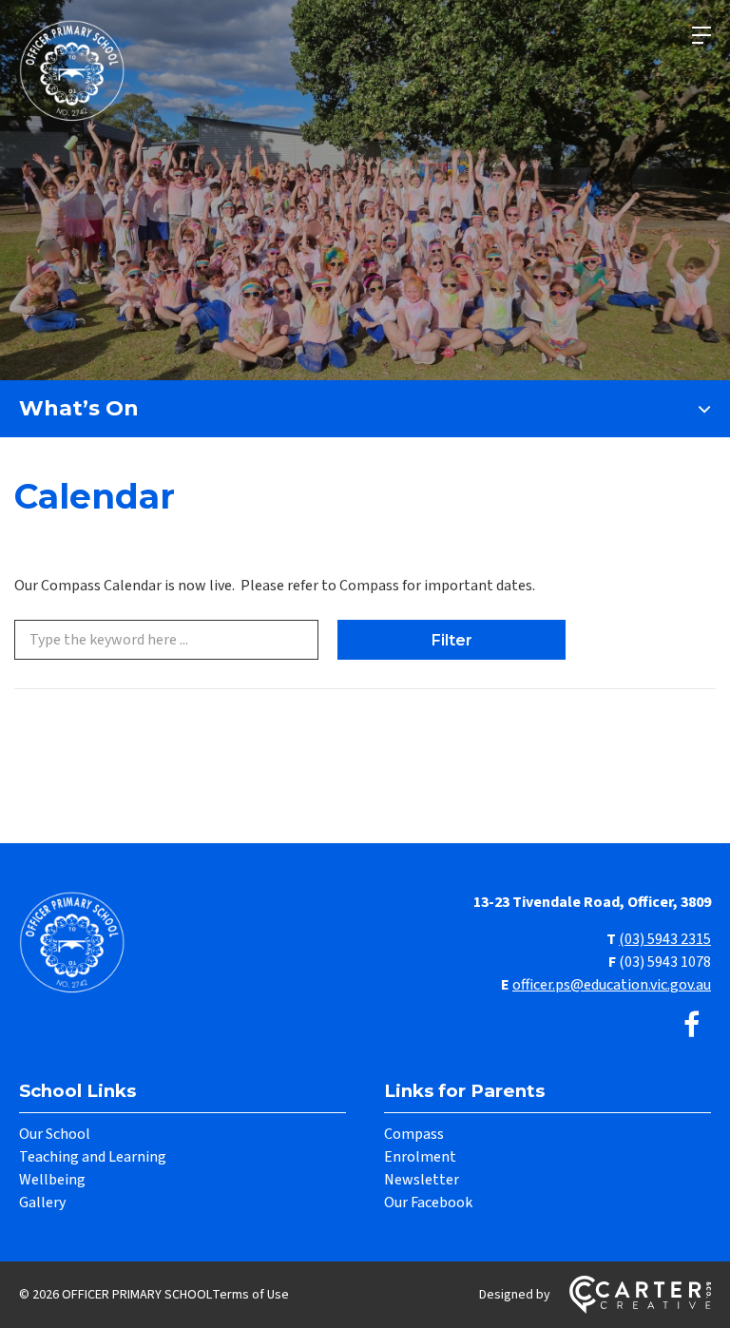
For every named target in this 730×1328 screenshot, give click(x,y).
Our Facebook (428, 1202)
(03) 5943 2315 (665, 939)
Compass (414, 1134)
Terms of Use (250, 1294)
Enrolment (420, 1156)
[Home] (76, 990)
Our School (54, 1134)
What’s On (79, 408)
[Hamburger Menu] (701, 35)
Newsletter (421, 1179)
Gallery (42, 1202)
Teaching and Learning (92, 1156)
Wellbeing (52, 1179)
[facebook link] (691, 1026)
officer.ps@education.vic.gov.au (611, 984)
